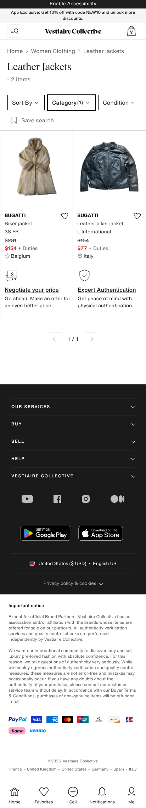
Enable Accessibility (73, 3)
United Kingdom (42, 769)
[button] (131, 31)
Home (15, 51)
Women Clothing (53, 51)
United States (74, 769)
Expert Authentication (107, 289)
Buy (16, 424)
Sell (17, 441)
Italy (133, 769)
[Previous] (55, 339)
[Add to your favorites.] (64, 216)
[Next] (91, 339)
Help (18, 459)
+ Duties (28, 248)
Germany (99, 769)
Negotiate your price (32, 289)
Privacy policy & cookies (70, 583)
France (15, 769)
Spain (118, 769)
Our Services (30, 407)
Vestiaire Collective (42, 476)
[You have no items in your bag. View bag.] (131, 31)
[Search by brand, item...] (14, 31)
